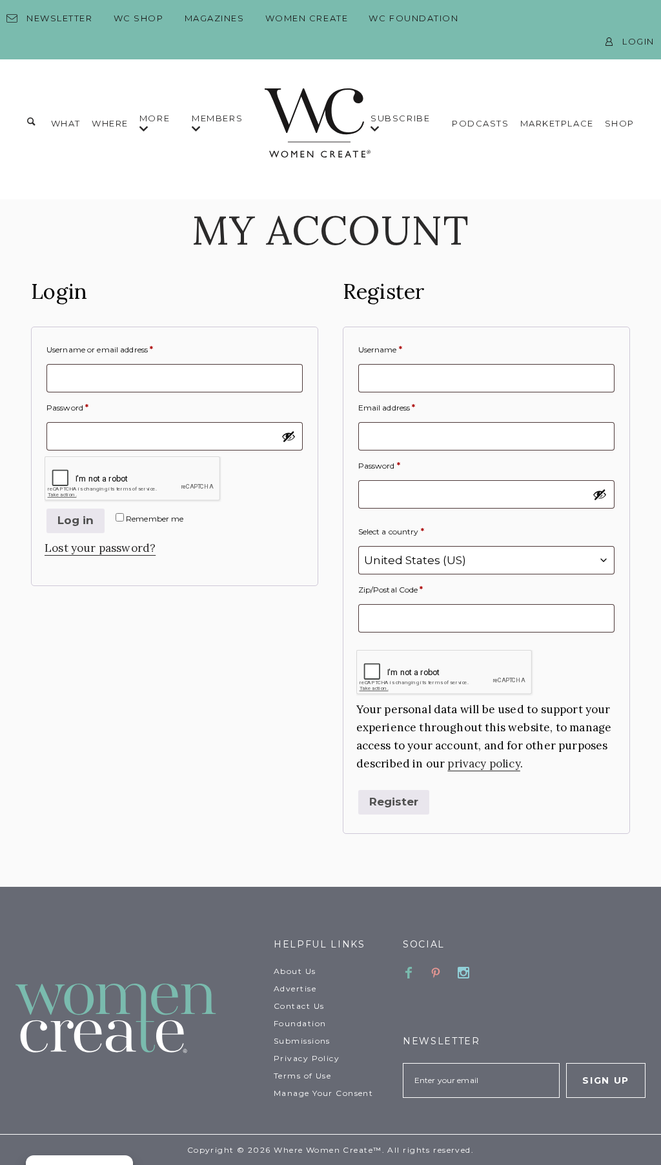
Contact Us (299, 1006)
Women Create (307, 18)
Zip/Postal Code (390, 589)
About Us (295, 971)
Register (393, 801)
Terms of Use (302, 1075)
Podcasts (480, 123)
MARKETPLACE (557, 123)
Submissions (302, 1041)
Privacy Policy (307, 1058)
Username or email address (99, 349)
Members (217, 118)
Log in (75, 520)
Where (110, 123)
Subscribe (400, 118)
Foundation (300, 1023)
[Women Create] (136, 1019)
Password (67, 407)
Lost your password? (100, 548)
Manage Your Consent (323, 1093)
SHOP (620, 123)
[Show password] (288, 436)
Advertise (295, 988)
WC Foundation (413, 18)
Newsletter (59, 18)
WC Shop (139, 18)
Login (638, 41)
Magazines (215, 18)
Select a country (391, 531)
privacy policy (483, 763)
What (66, 123)
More (154, 118)
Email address (387, 407)
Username (380, 349)
